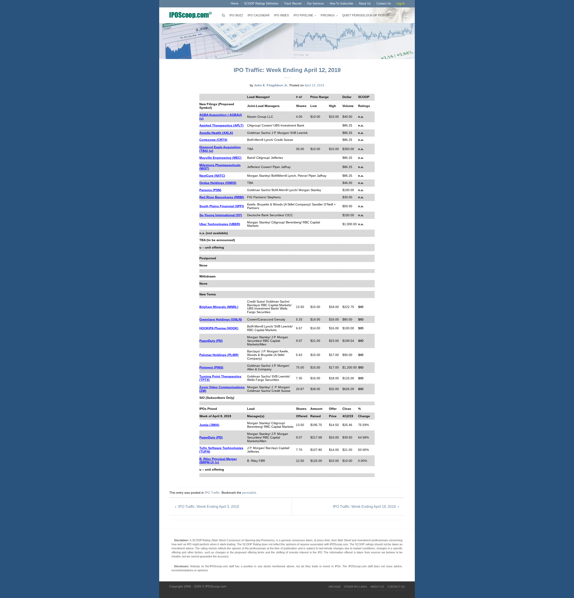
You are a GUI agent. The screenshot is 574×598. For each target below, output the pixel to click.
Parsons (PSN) (210, 190)
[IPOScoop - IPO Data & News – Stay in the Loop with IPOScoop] (191, 15)
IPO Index (281, 15)
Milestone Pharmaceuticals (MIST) (220, 166)
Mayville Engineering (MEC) (220, 157)
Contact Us (383, 3)
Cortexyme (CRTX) (213, 140)
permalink (249, 492)
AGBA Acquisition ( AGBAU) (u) (220, 116)
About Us (365, 3)
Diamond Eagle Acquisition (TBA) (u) (220, 149)
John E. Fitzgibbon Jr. (271, 85)
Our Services (315, 3)
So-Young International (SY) (220, 215)
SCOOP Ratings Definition (261, 3)
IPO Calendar (259, 15)
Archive (334, 586)
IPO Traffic (212, 492)
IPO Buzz (236, 15)
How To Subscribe (341, 3)
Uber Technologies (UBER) (219, 224)
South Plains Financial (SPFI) (221, 206)
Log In (401, 3)
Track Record (292, 3)
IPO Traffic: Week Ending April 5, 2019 (208, 507)
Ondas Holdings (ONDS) (217, 183)
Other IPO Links (355, 586)
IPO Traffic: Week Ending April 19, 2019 (365, 507)
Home (234, 3)
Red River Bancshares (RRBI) (221, 197)
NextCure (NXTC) (212, 175)
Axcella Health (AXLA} (216, 133)
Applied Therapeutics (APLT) (221, 125)
